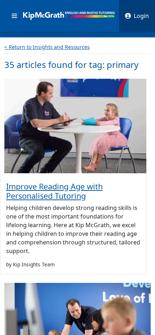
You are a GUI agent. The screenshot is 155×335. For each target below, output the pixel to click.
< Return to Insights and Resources (47, 46)
